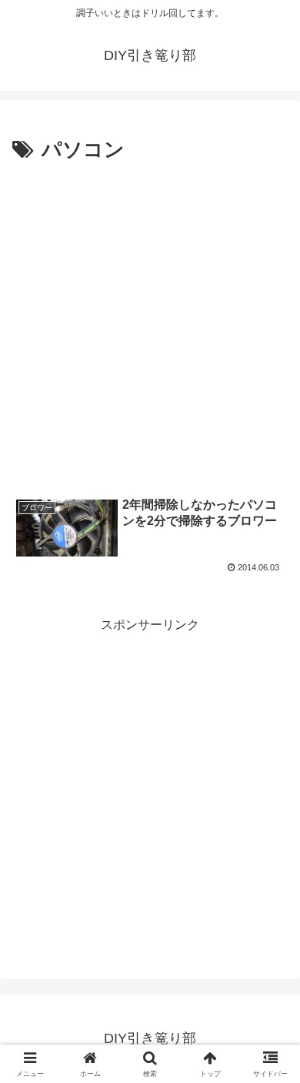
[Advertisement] (150, 325)
